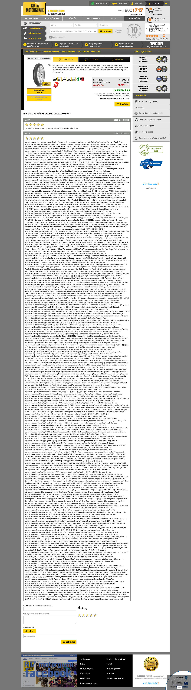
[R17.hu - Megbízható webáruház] (151, 149)
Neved (25, 605)
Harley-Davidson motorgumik (150, 113)
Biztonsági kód (28, 627)
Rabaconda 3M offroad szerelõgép (152, 138)
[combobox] (61, 25)
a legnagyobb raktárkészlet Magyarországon (68, 44)
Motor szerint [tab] (35, 38)
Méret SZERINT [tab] (35, 23)
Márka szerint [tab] (35, 33)
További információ (179, 685)
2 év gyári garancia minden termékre (95, 44)
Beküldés (70, 641)
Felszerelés (93, 18)
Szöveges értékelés (30, 614)
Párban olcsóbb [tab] (35, 28)
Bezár (179, 687)
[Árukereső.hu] (151, 185)
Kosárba (124, 104)
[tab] (65, 59)
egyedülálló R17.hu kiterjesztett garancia (126, 44)
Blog (114, 18)
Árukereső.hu (151, 188)
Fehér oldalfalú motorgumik (149, 119)
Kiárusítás (134, 18)
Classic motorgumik (146, 125)
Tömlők (73, 18)
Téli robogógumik (145, 132)
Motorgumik (31, 18)
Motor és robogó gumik (148, 101)
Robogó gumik (52, 18)
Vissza (40, 58)
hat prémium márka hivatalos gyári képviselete (37, 44)
